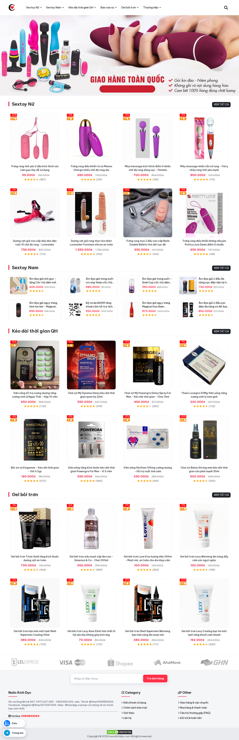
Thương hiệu (150, 7)
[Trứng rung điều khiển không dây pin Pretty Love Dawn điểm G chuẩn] (204, 212)
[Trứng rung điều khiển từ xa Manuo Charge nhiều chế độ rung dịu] (91, 138)
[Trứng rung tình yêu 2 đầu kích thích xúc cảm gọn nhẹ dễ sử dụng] (34, 138)
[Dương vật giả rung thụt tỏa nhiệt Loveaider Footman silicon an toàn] (91, 212)
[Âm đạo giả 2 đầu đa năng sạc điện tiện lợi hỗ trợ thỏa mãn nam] (188, 285)
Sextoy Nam (25, 267)
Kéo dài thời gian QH (35, 331)
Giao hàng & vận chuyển (194, 702)
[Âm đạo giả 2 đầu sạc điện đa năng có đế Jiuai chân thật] (188, 309)
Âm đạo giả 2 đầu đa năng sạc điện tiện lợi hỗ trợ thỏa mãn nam (213, 282)
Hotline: (25, 716)
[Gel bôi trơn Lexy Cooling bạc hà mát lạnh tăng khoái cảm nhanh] (204, 603)
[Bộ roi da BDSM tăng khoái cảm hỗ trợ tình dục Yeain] (75, 309)
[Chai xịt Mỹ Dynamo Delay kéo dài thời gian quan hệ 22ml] (91, 365)
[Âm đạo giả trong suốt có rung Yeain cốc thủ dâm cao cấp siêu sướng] (75, 285)
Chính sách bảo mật (135, 707)
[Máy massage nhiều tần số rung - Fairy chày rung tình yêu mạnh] (204, 138)
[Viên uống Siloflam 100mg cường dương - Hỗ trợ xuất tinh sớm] (147, 439)
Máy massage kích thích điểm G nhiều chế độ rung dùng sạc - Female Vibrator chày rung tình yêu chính (148, 170)
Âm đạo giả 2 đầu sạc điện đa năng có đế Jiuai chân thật (213, 306)
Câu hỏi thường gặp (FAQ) (195, 712)
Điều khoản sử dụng (134, 702)
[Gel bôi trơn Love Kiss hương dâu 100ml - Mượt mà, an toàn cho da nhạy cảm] (147, 528)
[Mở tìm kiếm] (226, 7)
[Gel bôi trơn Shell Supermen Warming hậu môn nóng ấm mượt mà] (147, 603)
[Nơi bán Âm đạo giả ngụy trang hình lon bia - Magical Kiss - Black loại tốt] (18, 309)
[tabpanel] (119, 55)
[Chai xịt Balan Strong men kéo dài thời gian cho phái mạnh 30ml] (204, 439)
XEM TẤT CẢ (221, 104)
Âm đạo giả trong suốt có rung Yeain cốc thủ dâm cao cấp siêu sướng (101, 282)
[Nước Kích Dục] (11, 7)
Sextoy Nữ (23, 104)
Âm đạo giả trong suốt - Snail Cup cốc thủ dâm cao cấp (157, 282)
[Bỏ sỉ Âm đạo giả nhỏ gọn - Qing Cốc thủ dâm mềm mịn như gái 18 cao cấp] (18, 285)
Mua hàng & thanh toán (193, 707)
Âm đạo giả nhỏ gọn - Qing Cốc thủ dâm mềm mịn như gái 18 (43, 282)
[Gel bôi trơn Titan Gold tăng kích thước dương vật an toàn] (34, 528)
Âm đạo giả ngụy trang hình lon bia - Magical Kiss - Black (43, 306)
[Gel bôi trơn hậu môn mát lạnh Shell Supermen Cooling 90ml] (34, 603)
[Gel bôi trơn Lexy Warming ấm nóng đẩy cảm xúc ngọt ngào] (204, 528)
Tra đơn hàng (155, 678)
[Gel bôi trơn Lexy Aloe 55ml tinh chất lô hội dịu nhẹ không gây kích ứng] (91, 603)
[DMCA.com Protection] (119, 732)
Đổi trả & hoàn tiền (191, 718)
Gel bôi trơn (25, 494)
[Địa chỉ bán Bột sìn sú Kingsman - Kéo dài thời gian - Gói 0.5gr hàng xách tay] (34, 439)
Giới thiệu (128, 712)
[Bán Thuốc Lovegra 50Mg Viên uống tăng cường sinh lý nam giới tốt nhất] (204, 365)
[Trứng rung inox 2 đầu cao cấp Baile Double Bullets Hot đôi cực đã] (147, 212)
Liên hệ (127, 718)
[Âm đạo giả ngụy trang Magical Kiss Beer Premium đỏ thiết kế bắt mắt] (131, 309)
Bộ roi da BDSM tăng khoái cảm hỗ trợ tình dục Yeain (99, 306)
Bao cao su (107, 7)
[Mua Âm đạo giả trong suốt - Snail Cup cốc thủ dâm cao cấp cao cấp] (131, 285)
